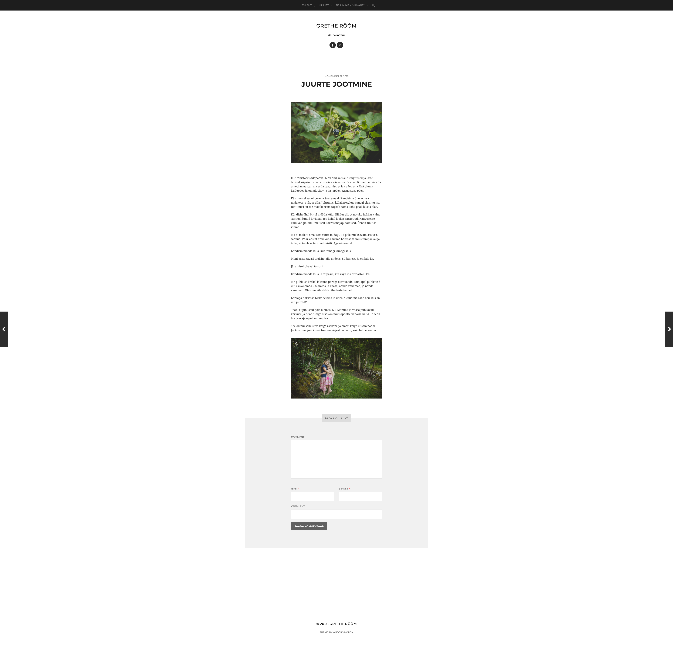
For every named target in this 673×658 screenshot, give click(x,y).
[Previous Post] (4, 329)
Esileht (306, 5)
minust (324, 5)
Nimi (295, 488)
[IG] (340, 45)
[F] (332, 45)
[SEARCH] (373, 5)
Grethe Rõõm (336, 26)
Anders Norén (343, 632)
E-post (344, 488)
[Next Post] (669, 329)
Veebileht (298, 506)
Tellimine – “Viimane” (350, 5)
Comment (297, 437)
